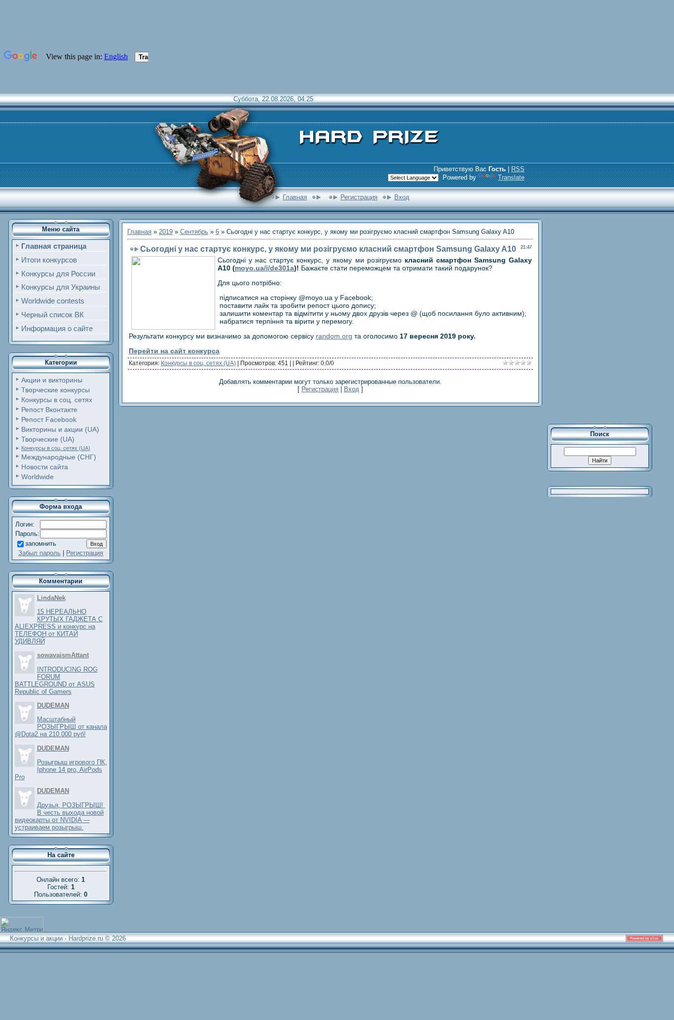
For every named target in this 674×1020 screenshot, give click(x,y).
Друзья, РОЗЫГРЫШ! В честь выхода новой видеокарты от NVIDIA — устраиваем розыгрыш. (60, 816)
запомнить (40, 543)
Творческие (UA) (48, 439)
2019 (166, 231)
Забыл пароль (39, 553)
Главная (295, 197)
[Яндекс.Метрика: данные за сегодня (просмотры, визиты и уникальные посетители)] (21, 924)
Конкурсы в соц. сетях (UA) (55, 448)
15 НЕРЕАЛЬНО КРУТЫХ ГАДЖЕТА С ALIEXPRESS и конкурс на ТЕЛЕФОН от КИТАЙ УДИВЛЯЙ (59, 626)
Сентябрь (194, 231)
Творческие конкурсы (55, 390)
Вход (402, 197)
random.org (334, 336)
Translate (511, 177)
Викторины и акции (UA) (60, 429)
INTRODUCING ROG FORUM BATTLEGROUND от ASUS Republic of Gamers (56, 680)
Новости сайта (44, 467)
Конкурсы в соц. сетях (56, 400)
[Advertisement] (606, 317)
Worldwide (37, 477)
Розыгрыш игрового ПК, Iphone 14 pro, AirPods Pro (61, 769)
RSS (517, 169)
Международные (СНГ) (58, 457)
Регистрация (358, 197)
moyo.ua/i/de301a (264, 268)
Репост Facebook (48, 419)
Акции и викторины (51, 380)
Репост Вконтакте (49, 410)
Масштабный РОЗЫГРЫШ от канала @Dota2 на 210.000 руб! (61, 727)
